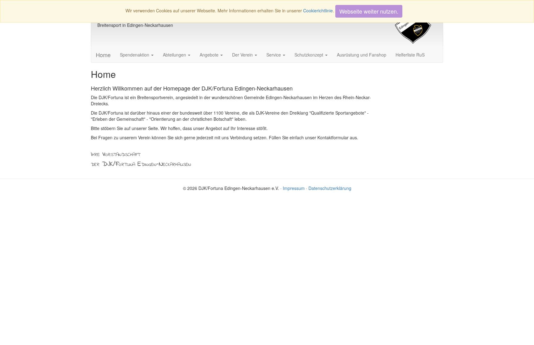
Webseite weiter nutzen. (368, 11)
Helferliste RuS (410, 55)
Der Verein (243, 55)
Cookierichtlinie (318, 10)
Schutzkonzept (309, 55)
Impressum (294, 188)
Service (274, 55)
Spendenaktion (135, 55)
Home (103, 55)
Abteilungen (175, 55)
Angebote (210, 55)
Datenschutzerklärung (329, 188)
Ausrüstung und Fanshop (361, 55)
